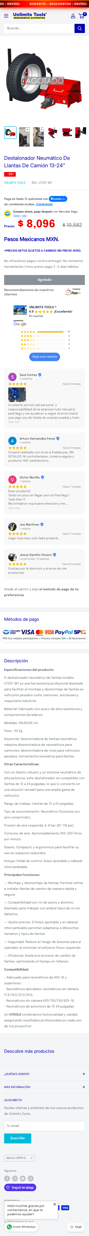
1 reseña (25, 442)
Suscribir (17, 1138)
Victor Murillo (30, 477)
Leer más (14, 422)
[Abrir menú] (6, 15)
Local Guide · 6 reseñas (34, 559)
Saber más (20, 215)
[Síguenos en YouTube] (23, 1178)
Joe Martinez (29, 524)
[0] (81, 15)
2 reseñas (26, 379)
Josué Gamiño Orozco (36, 555)
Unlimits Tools (15, 182)
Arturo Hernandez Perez (37, 438)
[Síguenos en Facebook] (7, 1178)
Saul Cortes (28, 375)
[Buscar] (80, 28)
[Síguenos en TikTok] (31, 1178)
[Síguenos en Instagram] (15, 1178)
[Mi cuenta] (73, 16)
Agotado (45, 280)
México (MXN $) (16, 1158)
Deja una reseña (44, 356)
